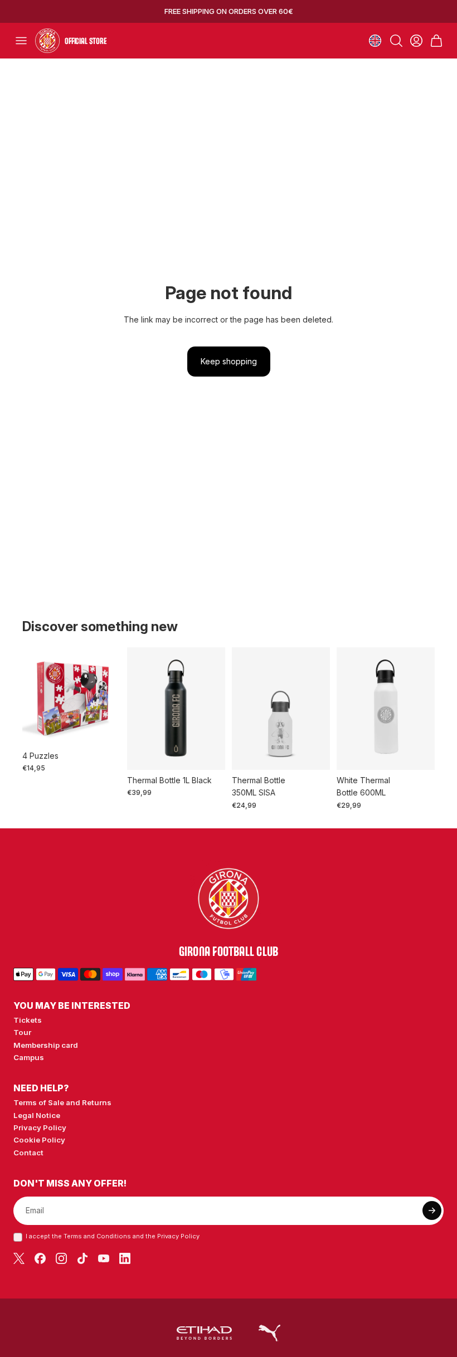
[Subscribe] (431, 1210)
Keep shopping (229, 361)
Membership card (45, 1045)
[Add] (103, 728)
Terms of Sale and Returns (62, 1102)
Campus (28, 1057)
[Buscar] (396, 40)
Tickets (27, 1020)
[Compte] (416, 40)
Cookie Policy (39, 1139)
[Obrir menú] (21, 41)
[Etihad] (204, 1333)
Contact (28, 1152)
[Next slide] (317, 708)
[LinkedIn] (124, 1258)
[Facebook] (40, 1258)
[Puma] (269, 1333)
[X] (19, 1258)
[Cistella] (436, 40)
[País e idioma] (375, 40)
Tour (22, 1032)
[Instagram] (61, 1258)
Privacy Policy (39, 1127)
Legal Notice (36, 1115)
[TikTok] (82, 1258)
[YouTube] (103, 1258)
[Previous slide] (244, 708)
